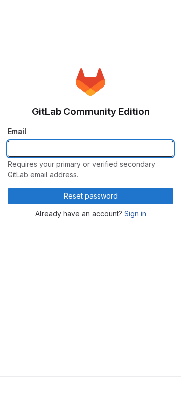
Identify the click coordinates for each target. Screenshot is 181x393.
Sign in (135, 213)
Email (17, 131)
